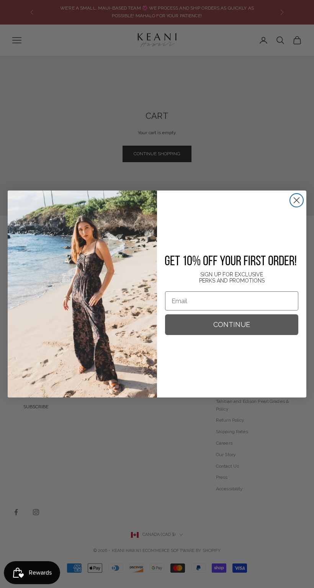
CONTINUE (231, 324)
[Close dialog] (296, 200)
